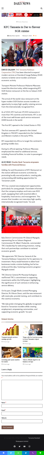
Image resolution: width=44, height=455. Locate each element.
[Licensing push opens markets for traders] (11, 352)
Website (4, 418)
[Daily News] (22, 3)
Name (4, 402)
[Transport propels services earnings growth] (11, 329)
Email (4, 410)
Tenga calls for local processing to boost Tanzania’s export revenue (32, 339)
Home (19, 22)
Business (25, 22)
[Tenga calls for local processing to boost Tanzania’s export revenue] (32, 329)
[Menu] (3, 8)
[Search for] (41, 8)
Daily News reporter (14, 35)
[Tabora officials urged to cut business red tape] (32, 352)
